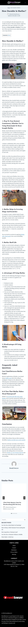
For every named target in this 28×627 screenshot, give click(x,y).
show (9, 35)
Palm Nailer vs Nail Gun (7, 537)
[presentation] (14, 491)
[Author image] (8, 14)
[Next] (24, 497)
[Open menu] (25, 3)
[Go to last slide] (4, 497)
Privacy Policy (14, 552)
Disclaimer (14, 550)
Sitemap (14, 554)
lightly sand (8, 378)
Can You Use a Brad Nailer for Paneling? (11, 525)
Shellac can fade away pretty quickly (16, 440)
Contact (14, 547)
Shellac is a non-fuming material (15, 452)
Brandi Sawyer (17, 14)
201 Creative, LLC (19, 561)
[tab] (11, 513)
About (14, 545)
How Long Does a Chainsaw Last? (10, 532)
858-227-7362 (14, 566)
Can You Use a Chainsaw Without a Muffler (12, 534)
